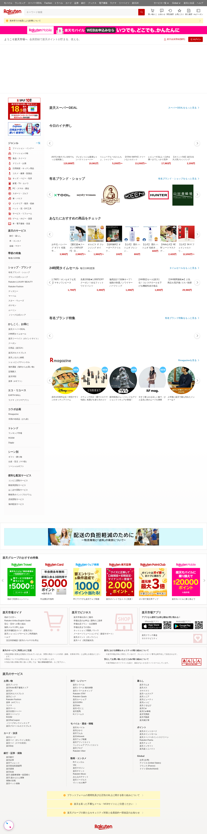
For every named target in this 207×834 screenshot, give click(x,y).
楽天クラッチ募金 (149, 586)
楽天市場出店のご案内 (83, 568)
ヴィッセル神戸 (80, 762)
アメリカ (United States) (150, 742)
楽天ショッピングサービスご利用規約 (20, 585)
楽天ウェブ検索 (80, 719)
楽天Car (143, 688)
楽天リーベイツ (13, 694)
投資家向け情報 (70, 832)
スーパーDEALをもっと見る (182, 91)
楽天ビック (11, 676)
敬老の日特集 (14, 209)
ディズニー (13, 242)
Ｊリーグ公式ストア (17, 266)
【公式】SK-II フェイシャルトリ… (186, 274)
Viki (74, 744)
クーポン (12, 294)
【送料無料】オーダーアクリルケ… (113, 274)
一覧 (38, 94)
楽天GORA (77, 682)
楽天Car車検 (145, 691)
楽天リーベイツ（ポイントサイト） (23, 290)
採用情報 (132, 832)
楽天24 (135, 3)
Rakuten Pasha (146, 720)
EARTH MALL (14, 346)
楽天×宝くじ (78, 688)
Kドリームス (78, 694)
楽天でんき (144, 664)
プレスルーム (120, 832)
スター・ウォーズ (16, 252)
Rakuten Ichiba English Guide (17, 572)
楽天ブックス (12, 664)
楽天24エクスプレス (17, 304)
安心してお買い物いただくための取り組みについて (126, 610)
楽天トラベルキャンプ (82, 670)
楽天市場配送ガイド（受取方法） (18, 582)
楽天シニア (144, 676)
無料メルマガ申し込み (14, 578)
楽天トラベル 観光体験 (83, 667)
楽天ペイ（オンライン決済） (18, 720)
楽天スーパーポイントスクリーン (154, 717)
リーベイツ (124, 3)
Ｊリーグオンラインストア (17, 703)
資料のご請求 (96, 572)
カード (68, 3)
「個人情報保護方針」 (45, 613)
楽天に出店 (189, 3)
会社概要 (57, 832)
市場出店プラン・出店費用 (85, 575)
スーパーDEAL (35, 3)
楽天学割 (12, 328)
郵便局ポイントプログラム (20, 446)
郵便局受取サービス (17, 436)
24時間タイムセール (17, 285)
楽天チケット (79, 750)
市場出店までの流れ (82, 578)
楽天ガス (143, 667)
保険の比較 (11, 760)
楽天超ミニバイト (147, 728)
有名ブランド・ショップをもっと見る (177, 205)
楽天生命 (10, 751)
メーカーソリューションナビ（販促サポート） (94, 585)
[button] (161, 12)
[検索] (141, 12)
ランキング (20, 3)
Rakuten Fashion (15, 238)
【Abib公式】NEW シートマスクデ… (168, 274)
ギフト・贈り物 (15, 408)
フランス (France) (147, 745)
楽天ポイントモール (148, 714)
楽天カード (11, 717)
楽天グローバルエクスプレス (18, 705)
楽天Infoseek (78, 716)
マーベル (12, 247)
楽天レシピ (144, 682)
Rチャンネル (78, 742)
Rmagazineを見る (187, 387)
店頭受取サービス (16, 450)
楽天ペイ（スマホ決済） (16, 722)
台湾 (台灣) (144, 739)
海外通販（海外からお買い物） (22, 318)
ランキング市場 (15, 384)
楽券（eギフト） (15, 332)
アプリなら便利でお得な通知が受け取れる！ (161, 568)
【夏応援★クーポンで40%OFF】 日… (77, 274)
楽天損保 (10, 748)
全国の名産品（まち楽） (19, 370)
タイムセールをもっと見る (183, 295)
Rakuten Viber (79, 730)
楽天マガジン (79, 747)
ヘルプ (200, 3)
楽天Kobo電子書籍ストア (17, 667)
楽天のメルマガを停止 (29, 591)
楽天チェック (145, 722)
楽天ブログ (78, 727)
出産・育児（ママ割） (18, 413)
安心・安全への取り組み (15, 575)
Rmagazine (13, 365)
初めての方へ (10, 568)
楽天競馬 (77, 691)
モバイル (8, 3)
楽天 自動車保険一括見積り (18, 754)
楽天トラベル (79, 664)
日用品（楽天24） (16, 299)
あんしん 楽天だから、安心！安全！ (191, 613)
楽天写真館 (144, 694)
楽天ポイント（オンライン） (86, 588)
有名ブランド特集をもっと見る (181, 345)
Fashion (48, 3)
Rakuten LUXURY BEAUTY (20, 233)
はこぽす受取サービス (18, 441)
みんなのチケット (80, 756)
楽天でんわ (78, 713)
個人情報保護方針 (146, 832)
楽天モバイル (79, 707)
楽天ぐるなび (145, 685)
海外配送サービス (16, 455)
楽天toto (76, 685)
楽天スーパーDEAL (16, 280)
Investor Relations (86, 832)
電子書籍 (103, 3)
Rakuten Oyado (80, 676)
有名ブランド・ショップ (19, 223)
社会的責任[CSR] (104, 832)
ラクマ (113, 3)
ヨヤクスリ (144, 670)
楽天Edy (9, 725)
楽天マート (11, 688)
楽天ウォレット (13, 742)
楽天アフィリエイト (81, 722)
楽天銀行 (10, 737)
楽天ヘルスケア (146, 673)
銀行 (83, 3)
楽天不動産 (144, 697)
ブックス (92, 3)
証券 (76, 3)
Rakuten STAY (79, 673)
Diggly (11, 394)
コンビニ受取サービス (18, 432)
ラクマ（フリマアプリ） (19, 351)
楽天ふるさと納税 (16, 309)
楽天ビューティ (146, 679)
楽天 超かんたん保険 (15, 757)
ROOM (11, 389)
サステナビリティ (149, 590)
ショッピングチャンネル (19, 313)
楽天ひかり (78, 710)
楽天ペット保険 (13, 763)
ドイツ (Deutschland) (149, 748)
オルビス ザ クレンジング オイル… (96, 274)
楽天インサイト (146, 725)
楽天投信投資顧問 (14, 745)
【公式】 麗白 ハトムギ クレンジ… (132, 274)
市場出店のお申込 (81, 572)
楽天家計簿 (144, 700)
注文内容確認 (12, 591)
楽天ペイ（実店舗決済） (84, 591)
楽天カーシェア (80, 679)
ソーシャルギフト (16, 417)
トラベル (58, 3)
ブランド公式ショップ (18, 228)
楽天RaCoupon (13, 700)
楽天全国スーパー (14, 691)
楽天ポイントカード (148, 711)
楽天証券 (10, 739)
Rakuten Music (79, 753)
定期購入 (12, 323)
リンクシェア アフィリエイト (86, 725)
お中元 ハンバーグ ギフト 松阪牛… (59, 274)
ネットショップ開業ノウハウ (86, 582)
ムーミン (12, 261)
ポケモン (12, 256)
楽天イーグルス (80, 759)
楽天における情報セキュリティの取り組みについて (126, 602)
